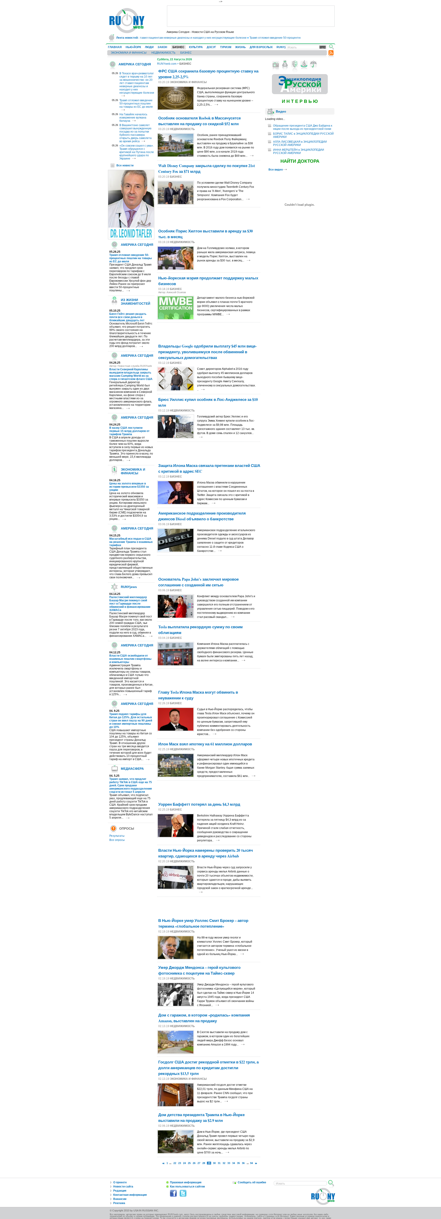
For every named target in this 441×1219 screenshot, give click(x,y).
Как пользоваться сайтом (187, 1186)
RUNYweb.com (166, 63)
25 (189, 1163)
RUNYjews (284, 47)
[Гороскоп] (304, 64)
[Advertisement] (250, 16)
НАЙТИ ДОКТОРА (299, 161)
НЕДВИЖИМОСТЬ (163, 52)
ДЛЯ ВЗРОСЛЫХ (261, 47)
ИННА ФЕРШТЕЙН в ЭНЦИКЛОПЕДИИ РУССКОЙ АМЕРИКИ (298, 151)
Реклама (119, 1203)
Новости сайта (123, 1186)
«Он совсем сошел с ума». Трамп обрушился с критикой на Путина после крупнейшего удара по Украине (136, 152)
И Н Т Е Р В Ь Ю (300, 101)
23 (179, 1163)
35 (238, 1163)
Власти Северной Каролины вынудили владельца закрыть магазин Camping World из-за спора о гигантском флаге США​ (131, 374)
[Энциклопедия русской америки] (300, 93)
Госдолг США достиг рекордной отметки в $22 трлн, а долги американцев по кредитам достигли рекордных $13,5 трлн (208, 1067)
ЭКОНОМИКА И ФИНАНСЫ (129, 52)
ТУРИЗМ (225, 47)
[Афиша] (294, 64)
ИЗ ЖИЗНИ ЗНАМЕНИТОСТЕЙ (135, 301)
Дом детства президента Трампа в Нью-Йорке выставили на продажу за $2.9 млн (201, 1117)
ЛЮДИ (149, 47)
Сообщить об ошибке (252, 1182)
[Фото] (275, 64)
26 (194, 1163)
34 (233, 1163)
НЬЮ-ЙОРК (133, 47)
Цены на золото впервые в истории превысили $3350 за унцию (129, 487)
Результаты (116, 835)
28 (203, 1163)
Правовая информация (185, 1182)
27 (199, 1163)
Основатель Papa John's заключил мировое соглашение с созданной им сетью (198, 582)
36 (243, 1163)
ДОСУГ (211, 47)
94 (251, 1163)
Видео (281, 111)
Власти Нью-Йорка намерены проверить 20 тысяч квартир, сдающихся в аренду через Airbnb (205, 853)
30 (214, 1163)
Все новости (124, 165)
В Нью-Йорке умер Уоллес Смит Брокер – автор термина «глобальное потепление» (203, 923)
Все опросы (117, 840)
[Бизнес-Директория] (285, 64)
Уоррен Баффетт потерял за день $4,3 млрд (199, 804)
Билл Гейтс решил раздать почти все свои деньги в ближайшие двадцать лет (127, 317)
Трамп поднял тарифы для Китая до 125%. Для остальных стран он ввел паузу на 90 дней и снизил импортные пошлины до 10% (130, 720)
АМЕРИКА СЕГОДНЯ (135, 64)
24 (184, 1163)
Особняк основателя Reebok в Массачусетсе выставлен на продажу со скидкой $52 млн (199, 121)
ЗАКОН (162, 47)
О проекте (120, 1182)
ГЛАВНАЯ (115, 47)
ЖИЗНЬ (240, 47)
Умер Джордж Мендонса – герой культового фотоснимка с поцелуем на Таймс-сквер (199, 970)
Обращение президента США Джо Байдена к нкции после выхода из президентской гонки (302, 127)
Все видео (276, 169)
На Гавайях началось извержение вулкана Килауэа (133, 117)
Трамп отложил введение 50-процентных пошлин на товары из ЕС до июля (279, 37)
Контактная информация (130, 1194)
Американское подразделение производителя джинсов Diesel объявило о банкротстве (202, 516)
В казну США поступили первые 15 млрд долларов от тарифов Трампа (129, 431)
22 (174, 1163)
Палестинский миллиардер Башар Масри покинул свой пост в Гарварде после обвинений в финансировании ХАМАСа (129, 604)
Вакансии (119, 1199)
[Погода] (313, 64)
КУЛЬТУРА (196, 47)
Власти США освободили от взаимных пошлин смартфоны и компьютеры (130, 659)
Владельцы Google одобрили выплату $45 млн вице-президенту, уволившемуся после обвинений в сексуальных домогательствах (207, 351)
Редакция (119, 1190)
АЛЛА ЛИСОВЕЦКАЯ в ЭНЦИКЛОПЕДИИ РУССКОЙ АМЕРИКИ (300, 143)
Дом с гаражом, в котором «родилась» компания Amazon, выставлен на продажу (204, 1018)
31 (219, 1163)
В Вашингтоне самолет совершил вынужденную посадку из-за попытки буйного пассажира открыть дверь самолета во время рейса (135, 133)
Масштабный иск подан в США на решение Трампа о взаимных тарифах (131, 542)
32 (224, 1163)
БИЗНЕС (178, 47)
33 (228, 1163)
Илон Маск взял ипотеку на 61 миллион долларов (205, 744)
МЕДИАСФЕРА (132, 768)
